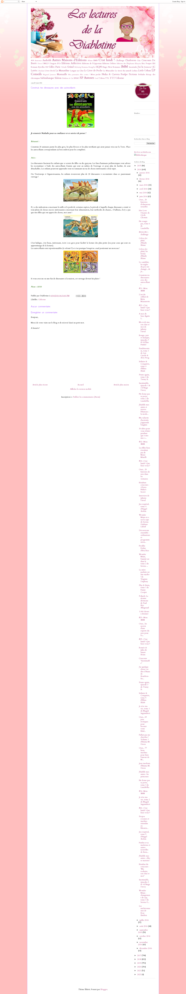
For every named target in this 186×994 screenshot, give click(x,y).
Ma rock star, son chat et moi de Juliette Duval (144, 327)
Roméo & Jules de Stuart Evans (143, 651)
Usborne (119, 78)
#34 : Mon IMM (143, 792)
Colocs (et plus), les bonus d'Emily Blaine (143, 254)
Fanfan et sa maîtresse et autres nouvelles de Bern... (144, 847)
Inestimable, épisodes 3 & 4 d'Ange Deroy (144, 883)
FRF (46, 67)
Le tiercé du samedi (123, 70)
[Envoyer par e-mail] (77, 296)
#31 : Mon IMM (143, 289)
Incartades (133, 67)
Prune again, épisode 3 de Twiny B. (144, 686)
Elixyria (138, 63)
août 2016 (144, 926)
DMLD (46, 63)
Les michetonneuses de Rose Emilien (144, 911)
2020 (139, 966)
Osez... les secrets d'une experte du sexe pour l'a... (144, 629)
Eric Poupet (147, 63)
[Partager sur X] (81, 296)
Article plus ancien (121, 384)
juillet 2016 (144, 920)
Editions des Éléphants (125, 63)
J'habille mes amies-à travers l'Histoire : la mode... (144, 409)
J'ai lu (140, 66)
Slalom (58, 78)
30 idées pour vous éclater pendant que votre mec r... (144, 433)
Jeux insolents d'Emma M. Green (144, 765)
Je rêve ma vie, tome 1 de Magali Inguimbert (144, 710)
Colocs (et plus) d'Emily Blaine (143, 242)
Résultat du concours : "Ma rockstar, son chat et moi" (144, 870)
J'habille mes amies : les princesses (144, 774)
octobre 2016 (145, 936)
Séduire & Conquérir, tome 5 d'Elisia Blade (144, 698)
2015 (139, 165)
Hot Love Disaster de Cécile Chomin (144, 214)
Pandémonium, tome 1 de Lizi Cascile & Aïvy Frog (144, 353)
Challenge (120, 60)
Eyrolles (41, 67)
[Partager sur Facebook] (83, 296)
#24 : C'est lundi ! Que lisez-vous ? (144, 463)
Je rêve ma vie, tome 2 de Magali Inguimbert (144, 801)
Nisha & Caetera (111, 74)
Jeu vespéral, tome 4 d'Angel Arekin (144, 508)
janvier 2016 (145, 172)
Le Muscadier (108, 70)
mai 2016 (143, 192)
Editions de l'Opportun (92, 63)
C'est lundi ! (107, 60)
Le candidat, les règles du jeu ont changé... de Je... (144, 267)
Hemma (84, 67)
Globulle (64, 67)
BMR (95, 60)
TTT (112, 78)
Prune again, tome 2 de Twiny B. (144, 377)
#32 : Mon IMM (143, 443)
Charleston (130, 60)
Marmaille (62, 74)
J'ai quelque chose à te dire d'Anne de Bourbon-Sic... (144, 673)
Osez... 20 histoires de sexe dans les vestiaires (144, 474)
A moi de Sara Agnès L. (144, 316)
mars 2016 (144, 185)
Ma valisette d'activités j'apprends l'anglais (144, 421)
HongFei (91, 67)
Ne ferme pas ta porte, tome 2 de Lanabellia (144, 397)
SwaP (97, 78)
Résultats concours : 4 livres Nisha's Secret (144, 487)
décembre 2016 (146, 948)
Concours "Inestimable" (144, 660)
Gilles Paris (54, 66)
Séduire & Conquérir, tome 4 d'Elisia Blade (144, 366)
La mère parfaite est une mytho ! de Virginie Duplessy (144, 575)
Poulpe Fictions (129, 74)
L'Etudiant (41, 71)
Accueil (81, 384)
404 (32, 60)
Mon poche (96, 74)
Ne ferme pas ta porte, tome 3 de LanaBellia (144, 784)
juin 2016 (144, 196)
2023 (139, 974)
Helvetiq (77, 67)
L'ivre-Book (50, 70)
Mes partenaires (73, 75)
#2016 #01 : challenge (143, 233)
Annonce (38, 60)
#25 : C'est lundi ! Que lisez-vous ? (144, 641)
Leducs (135, 70)
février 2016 (144, 179)
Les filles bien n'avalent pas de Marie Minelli (144, 452)
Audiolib (47, 60)
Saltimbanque (47, 78)
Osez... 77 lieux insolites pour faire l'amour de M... (144, 754)
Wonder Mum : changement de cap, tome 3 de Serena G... (144, 896)
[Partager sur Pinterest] (85, 296)
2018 (139, 959)
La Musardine (62, 70)
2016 (139, 169)
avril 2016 (144, 189)
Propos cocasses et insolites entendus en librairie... (144, 822)
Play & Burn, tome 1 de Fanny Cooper (144, 589)
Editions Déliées (109, 63)
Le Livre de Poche (93, 70)
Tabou (102, 78)
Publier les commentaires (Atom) (86, 397)
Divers (40, 64)
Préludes (141, 74)
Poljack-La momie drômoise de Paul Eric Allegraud (144, 602)
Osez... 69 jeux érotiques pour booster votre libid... (143, 724)
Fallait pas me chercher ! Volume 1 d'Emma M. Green (144, 740)
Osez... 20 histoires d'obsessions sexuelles (144, 203)
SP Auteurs (87, 78)
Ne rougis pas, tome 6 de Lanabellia (144, 225)
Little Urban (144, 70)
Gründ (70, 66)
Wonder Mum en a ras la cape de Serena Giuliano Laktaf (144, 521)
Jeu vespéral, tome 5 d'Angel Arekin (144, 835)
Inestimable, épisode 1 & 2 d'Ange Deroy (144, 387)
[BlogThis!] (79, 296)
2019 (139, 963)
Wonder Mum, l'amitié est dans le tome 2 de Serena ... (144, 560)
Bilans (90, 60)
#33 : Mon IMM (143, 618)
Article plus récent (40, 384)
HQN (99, 66)
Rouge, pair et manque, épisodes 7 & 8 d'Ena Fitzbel (144, 340)
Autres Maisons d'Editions (69, 60)
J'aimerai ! (148, 67)
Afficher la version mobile (80, 389)
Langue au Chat (77, 70)
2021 (139, 970)
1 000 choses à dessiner (144, 612)
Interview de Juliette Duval (144, 498)
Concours (146, 60)
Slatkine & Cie (67, 78)
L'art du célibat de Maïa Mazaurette (144, 298)
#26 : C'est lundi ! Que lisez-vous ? (144, 810)
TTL (107, 78)
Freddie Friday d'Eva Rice (144, 548)
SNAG (76, 78)
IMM (124, 66)
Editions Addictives (71, 63)
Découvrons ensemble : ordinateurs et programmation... (144, 536)
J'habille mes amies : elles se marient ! (144, 858)
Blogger (103, 989)
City (139, 60)
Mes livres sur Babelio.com (142, 152)
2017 (139, 955)
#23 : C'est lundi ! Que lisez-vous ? (144, 307)
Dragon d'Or (55, 63)
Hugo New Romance (111, 67)
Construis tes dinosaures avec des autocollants (144, 280)
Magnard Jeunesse (49, 75)
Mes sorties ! (85, 75)
